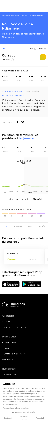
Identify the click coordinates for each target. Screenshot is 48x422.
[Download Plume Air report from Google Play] (31, 284)
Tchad (25, 15)
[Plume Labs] (24, 305)
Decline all (8, 418)
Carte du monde (14, 327)
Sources (8, 322)
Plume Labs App (13, 354)
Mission (7, 359)
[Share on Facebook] (17, 123)
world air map (11, 15)
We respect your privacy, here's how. (16, 408)
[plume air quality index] (12, 60)
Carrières (9, 374)
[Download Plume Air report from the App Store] (11, 284)
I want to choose (24, 418)
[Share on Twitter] (22, 123)
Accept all (40, 418)
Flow (6, 348)
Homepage (9, 342)
